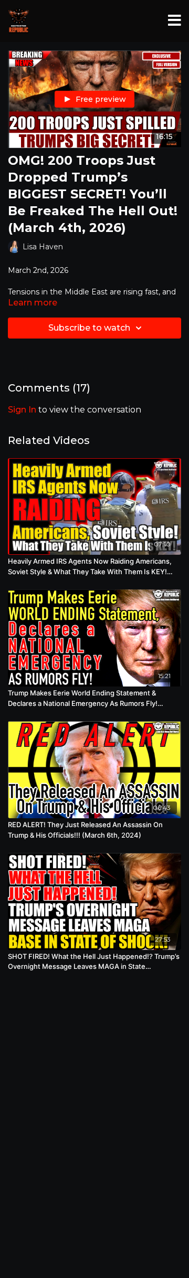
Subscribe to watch (89, 328)
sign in (22, 410)
